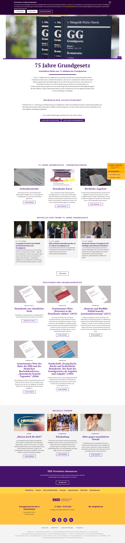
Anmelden (63, 482)
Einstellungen (46, 11)
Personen (63, 490)
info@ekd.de (114, 171)
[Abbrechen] (110, 2)
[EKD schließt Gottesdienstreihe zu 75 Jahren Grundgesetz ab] (62, 229)
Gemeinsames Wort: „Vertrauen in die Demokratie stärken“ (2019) (62, 311)
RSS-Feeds (83, 490)
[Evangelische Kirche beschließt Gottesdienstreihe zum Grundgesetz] (29, 229)
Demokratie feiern (62, 188)
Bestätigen (20, 11)
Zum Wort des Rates (29, 321)
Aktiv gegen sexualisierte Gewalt (95, 438)
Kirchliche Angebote (96, 188)
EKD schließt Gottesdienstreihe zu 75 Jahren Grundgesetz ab (62, 244)
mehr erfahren (29, 202)
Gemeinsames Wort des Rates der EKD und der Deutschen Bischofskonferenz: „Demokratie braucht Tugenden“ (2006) (29, 370)
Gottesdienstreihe (29, 188)
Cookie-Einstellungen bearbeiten (73, 120)
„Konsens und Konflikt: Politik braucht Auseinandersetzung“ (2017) (96, 311)
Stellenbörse (29, 490)
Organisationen (73, 490)
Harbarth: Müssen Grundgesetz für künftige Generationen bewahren (95, 244)
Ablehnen (33, 11)
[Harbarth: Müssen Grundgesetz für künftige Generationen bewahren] (95, 229)
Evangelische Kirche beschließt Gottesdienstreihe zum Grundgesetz (28, 245)
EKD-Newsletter (114, 174)
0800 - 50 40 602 (116, 165)
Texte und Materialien (50, 490)
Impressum (45, 527)
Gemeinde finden (114, 177)
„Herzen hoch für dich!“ (29, 436)
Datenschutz (69, 6)
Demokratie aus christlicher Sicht (29, 310)
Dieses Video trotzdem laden (50, 120)
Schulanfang (62, 436)
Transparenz (79, 527)
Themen (38, 490)
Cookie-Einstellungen (67, 527)
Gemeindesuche (94, 490)
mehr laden (62, 273)
